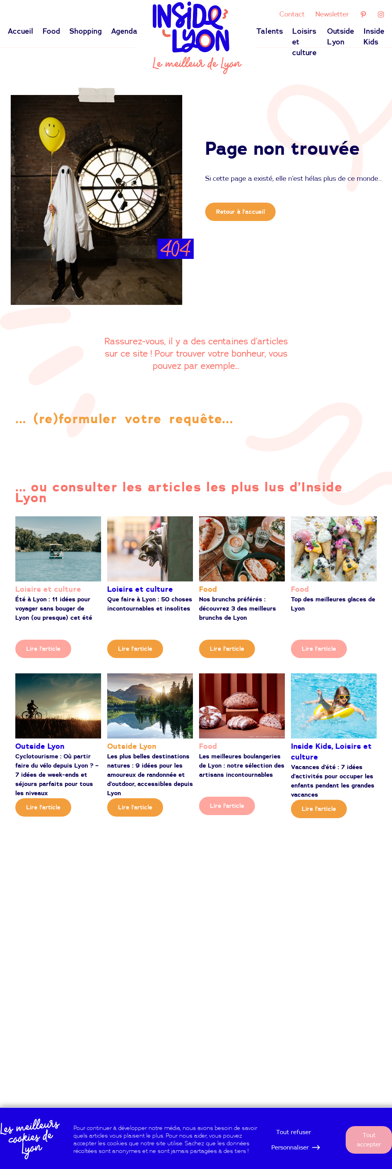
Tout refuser (293, 1132)
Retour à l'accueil (240, 212)
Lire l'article (43, 649)
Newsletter (332, 14)
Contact (292, 14)
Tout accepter (369, 1140)
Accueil (20, 31)
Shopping (85, 31)
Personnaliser (290, 1147)
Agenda (124, 31)
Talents (269, 31)
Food (51, 31)
